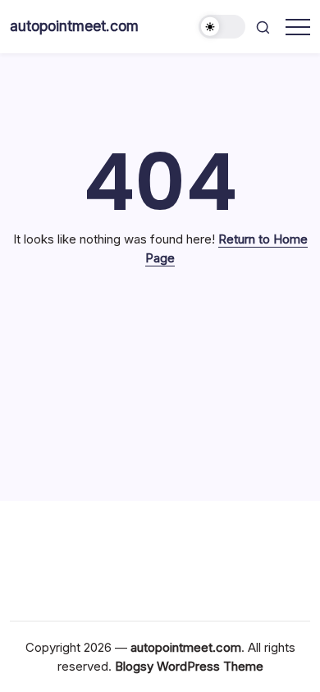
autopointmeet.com (74, 25)
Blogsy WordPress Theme (189, 666)
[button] (222, 27)
